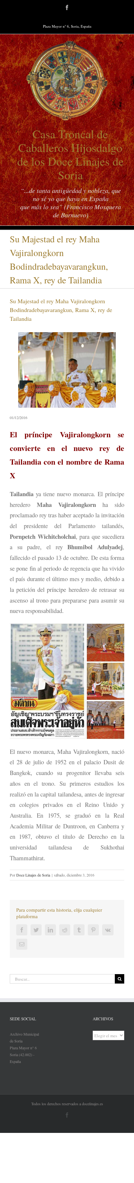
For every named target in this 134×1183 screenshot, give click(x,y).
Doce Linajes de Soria (33, 874)
